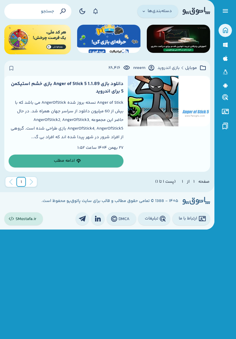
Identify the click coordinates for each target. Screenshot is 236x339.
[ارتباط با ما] (225, 112)
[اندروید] (225, 85)
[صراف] (37, 39)
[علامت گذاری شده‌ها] (225, 126)
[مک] (225, 58)
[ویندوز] (225, 45)
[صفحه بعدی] (10, 182)
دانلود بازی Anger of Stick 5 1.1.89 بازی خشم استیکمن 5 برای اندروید (67, 87)
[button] (21, 182)
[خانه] (225, 30)
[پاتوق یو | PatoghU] (196, 11)
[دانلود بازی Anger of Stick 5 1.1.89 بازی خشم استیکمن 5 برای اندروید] (169, 124)
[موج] (178, 39)
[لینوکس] (225, 72)
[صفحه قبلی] (31, 182)
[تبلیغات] (225, 97)
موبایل (191, 68)
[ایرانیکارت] (108, 39)
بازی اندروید (168, 68)
